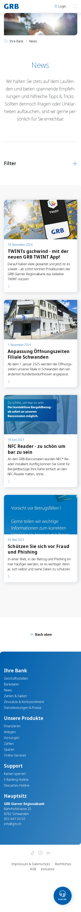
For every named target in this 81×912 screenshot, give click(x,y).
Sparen (9, 749)
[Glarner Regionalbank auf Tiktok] (32, 853)
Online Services (15, 755)
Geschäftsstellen (16, 678)
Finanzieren (12, 726)
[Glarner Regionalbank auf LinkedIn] (48, 853)
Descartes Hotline (16, 785)
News (8, 690)
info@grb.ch (12, 824)
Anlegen (10, 732)
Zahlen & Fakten (15, 696)
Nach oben (43, 634)
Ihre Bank (16, 41)
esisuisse (47, 869)
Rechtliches (63, 864)
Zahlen (9, 743)
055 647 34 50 (14, 818)
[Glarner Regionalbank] (20, 6)
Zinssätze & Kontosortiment (24, 701)
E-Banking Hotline (16, 779)
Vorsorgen (11, 737)
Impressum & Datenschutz (30, 864)
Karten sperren (15, 773)
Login (62, 6)
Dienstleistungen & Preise (22, 707)
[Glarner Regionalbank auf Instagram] (40, 853)
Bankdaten (11, 684)
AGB (33, 869)
